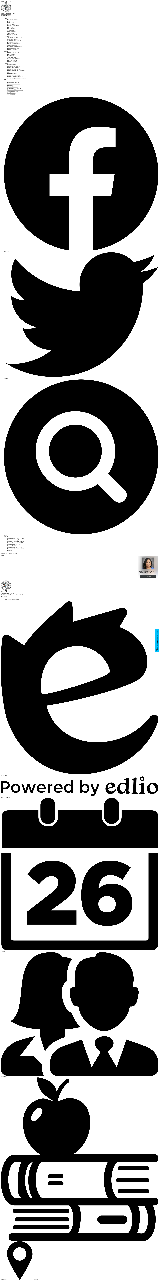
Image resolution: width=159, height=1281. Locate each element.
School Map (10, 30)
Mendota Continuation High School (16, 542)
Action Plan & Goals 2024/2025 (15, 37)
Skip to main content (6, 1)
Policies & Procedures (13, 25)
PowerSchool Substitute (13, 84)
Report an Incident (12, 60)
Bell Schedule (11, 28)
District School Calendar (13, 66)
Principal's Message (12, 19)
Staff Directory (11, 33)
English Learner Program (13, 43)
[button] (6, 18)
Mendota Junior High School (14, 547)
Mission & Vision (11, 24)
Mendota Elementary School (14, 544)
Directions (10, 27)
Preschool (9, 550)
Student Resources (12, 49)
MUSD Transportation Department (16, 78)
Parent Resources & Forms (14, 69)
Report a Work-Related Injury (15, 90)
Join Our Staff (11, 94)
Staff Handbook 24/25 (13, 91)
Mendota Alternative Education (15, 541)
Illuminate (10, 85)
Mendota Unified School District (15, 538)
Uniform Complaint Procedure (15, 76)
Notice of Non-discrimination (11, 599)
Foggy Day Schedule (12, 34)
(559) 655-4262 (20, 595)
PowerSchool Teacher (13, 82)
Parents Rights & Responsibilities (16, 70)
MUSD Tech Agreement (13, 58)
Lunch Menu (10, 55)
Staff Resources (11, 93)
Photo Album (10, 22)
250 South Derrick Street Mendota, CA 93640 (7, 594)
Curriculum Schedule (12, 39)
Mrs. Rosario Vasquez (6, 553)
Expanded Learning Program (14, 46)
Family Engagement (12, 73)
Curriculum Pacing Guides (14, 40)
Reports (9, 21)
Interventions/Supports (13, 48)
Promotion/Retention (12, 42)
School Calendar (11, 31)
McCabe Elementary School (14, 539)
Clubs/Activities (11, 57)
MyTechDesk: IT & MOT (14, 88)
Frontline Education (12, 87)
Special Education (12, 45)
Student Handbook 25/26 (13, 52)
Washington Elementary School (15, 548)
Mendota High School (13, 545)
